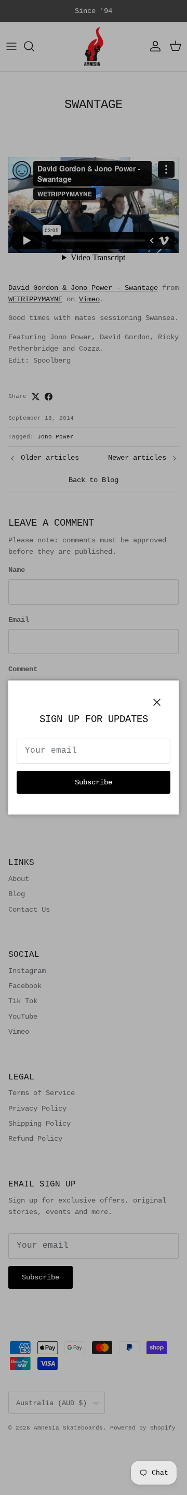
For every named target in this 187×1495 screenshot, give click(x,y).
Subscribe (93, 782)
